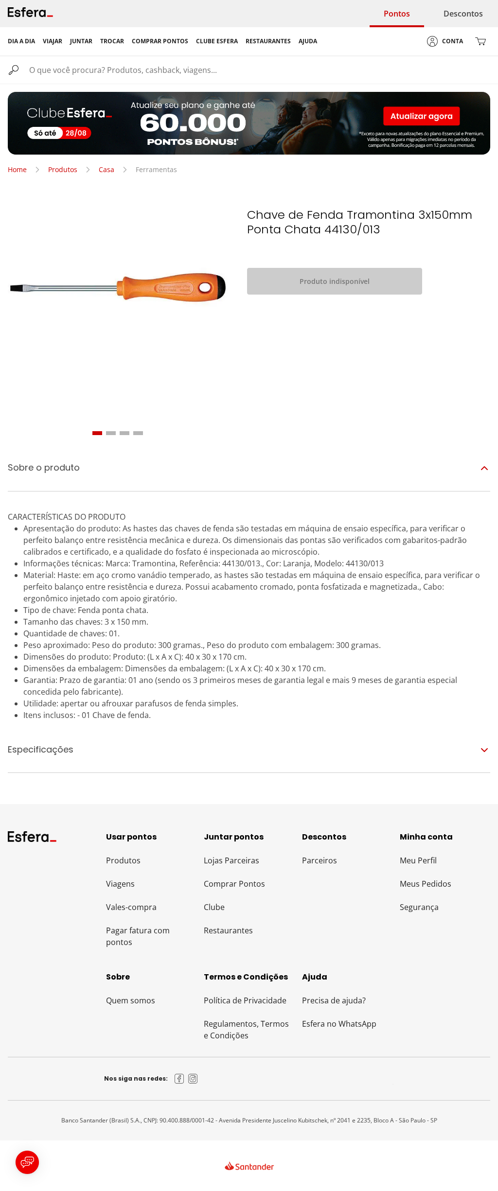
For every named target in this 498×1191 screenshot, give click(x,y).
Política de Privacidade (245, 1000)
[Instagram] (193, 1079)
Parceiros (319, 860)
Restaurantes (228, 930)
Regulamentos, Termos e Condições (246, 1029)
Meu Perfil (418, 860)
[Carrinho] (480, 41)
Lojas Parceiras (231, 860)
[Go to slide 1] (97, 433)
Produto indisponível (335, 281)
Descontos (463, 13)
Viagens (120, 883)
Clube (214, 907)
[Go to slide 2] (111, 433)
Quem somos (130, 1000)
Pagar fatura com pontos (138, 936)
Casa (106, 169)
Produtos (62, 169)
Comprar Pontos (234, 883)
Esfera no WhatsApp (339, 1023)
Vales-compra (131, 907)
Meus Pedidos (425, 883)
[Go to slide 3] (124, 433)
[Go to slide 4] (138, 433)
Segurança (419, 907)
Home (17, 169)
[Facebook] (179, 1079)
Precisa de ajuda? (334, 1000)
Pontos (397, 13)
